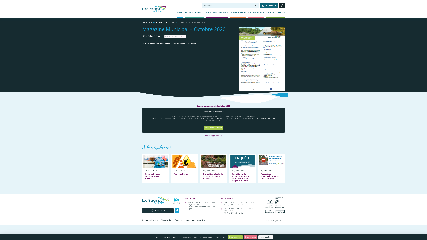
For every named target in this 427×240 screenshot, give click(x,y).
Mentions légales (150, 220)
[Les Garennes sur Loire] (154, 9)
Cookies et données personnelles (190, 220)
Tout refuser (250, 237)
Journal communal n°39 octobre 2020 (213, 106)
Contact (271, 5)
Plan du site (166, 220)
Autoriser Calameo (213, 128)
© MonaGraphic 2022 (275, 220)
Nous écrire (160, 210)
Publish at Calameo (213, 136)
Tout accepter (235, 237)
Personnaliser (266, 237)
